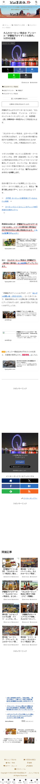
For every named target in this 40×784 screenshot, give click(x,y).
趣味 (30, 763)
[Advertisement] (20, 410)
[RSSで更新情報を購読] (29, 491)
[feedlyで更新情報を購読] (11, 491)
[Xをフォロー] (29, 480)
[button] (26, 76)
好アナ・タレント (11, 766)
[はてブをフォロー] (29, 486)
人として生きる (10, 759)
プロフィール (21, 769)
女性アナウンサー (9, 90)
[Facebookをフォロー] (11, 486)
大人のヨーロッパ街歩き (11, 86)
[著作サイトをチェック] (11, 480)
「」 (25, 355)
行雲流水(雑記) (30, 759)
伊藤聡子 (20, 90)
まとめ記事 (21, 263)
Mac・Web (11, 763)
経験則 (30, 766)
